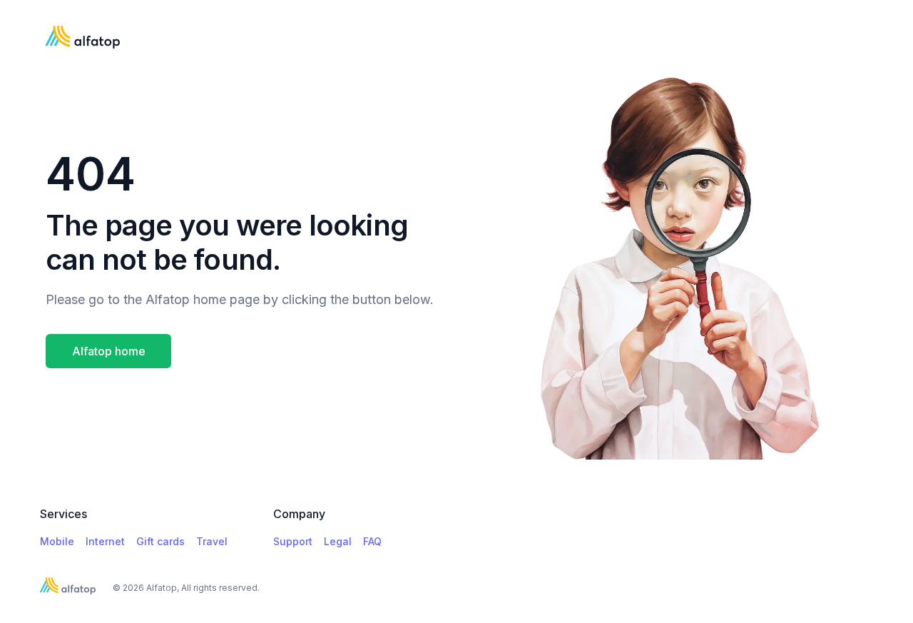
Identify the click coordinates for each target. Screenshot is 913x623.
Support (292, 541)
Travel (212, 541)
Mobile (57, 541)
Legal (338, 541)
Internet (105, 541)
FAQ (372, 541)
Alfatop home (109, 351)
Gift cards (160, 541)
